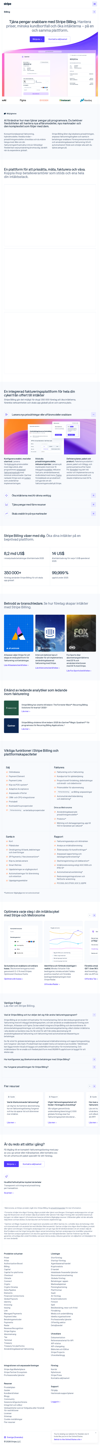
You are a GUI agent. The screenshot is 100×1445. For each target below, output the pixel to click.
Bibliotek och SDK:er (60, 1349)
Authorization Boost (13, 1263)
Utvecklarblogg (58, 1355)
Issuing (7, 1307)
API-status (56, 1343)
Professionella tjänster (61, 1319)
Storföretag (56, 1257)
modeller (48, 469)
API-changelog (58, 1346)
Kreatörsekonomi (59, 1299)
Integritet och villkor (13, 1405)
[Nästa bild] (94, 915)
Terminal (8, 1340)
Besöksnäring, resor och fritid (64, 1307)
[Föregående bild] (90, 915)
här (60, 1219)
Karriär (54, 1369)
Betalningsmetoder (13, 1319)
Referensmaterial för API (62, 1340)
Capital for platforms (13, 1272)
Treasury (8, 1343)
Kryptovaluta (57, 1266)
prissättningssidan (58, 1208)
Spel (53, 1305)
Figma (58, 475)
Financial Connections (14, 1296)
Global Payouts (11, 1299)
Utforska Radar (51, 984)
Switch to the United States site (67, 1439)
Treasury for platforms (14, 1346)
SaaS (53, 1293)
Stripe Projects (58, 1352)
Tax (5, 1337)
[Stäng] (95, 1437)
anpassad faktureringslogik (14, 471)
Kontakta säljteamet (58, 39)
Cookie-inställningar (13, 1419)
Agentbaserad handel (60, 1263)
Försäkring (55, 1310)
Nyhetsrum (56, 1372)
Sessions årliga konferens (15, 1402)
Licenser (8, 1413)
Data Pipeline (10, 1290)
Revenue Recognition (13, 1328)
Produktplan (9, 1387)
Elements (8, 1293)
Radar (6, 1325)
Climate (7, 1278)
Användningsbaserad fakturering (19, 1349)
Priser (6, 1257)
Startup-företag (58, 1260)
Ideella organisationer (61, 1316)
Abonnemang (10, 1334)
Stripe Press (56, 1375)
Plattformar (56, 1290)
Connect (8, 1281)
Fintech (54, 1302)
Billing (7, 11)
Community (9, 1399)
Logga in (55, 1401)
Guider (7, 1390)
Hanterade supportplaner (62, 1393)
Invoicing (8, 1305)
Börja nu (36, 39)
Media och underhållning (62, 1313)
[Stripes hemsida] (7, 4)
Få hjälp (54, 1390)
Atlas (6, 1260)
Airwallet (74, 469)
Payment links (10, 1316)
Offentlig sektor (58, 1322)
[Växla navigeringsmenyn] (94, 3)
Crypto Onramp (11, 1287)
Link (6, 1310)
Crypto (7, 1284)
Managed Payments (13, 1313)
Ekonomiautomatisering (62, 1275)
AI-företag (56, 1296)
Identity (7, 1302)
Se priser (8, 1192)
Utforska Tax (90, 978)
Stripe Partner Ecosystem (15, 1372)
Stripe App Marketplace (14, 1369)
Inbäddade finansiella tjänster (64, 1272)
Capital (7, 1269)
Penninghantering (59, 1287)
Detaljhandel (56, 1325)
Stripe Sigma (10, 1331)
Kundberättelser (11, 1393)
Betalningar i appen (59, 1281)
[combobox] (13, 1437)
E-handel (55, 1269)
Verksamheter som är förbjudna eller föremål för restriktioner (24, 1409)
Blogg (6, 1396)
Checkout (8, 1275)
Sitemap (8, 1416)
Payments (8, 1322)
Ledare (27, 478)
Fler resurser (9, 1422)
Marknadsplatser (58, 1284)
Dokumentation (58, 1337)
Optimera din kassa (12, 978)
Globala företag (58, 1278)
